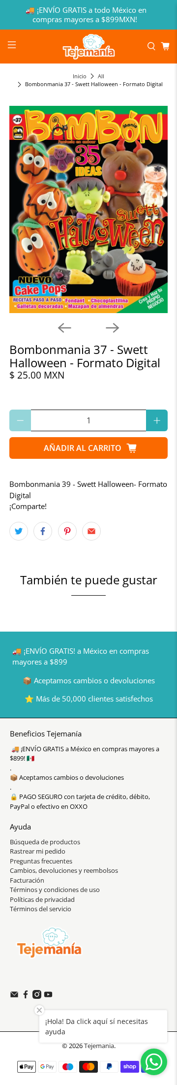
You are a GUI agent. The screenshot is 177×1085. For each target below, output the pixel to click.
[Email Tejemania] (14, 996)
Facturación (27, 880)
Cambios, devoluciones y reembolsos (64, 870)
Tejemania (99, 1046)
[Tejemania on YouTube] (48, 996)
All (101, 76)
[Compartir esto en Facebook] (42, 531)
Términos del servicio (40, 908)
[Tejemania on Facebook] (25, 996)
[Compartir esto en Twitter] (18, 531)
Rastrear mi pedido (37, 851)
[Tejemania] (88, 46)
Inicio (80, 76)
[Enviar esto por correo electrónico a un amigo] (91, 531)
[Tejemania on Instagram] (36, 996)
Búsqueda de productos (45, 841)
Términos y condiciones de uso (55, 889)
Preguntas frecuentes (41, 861)
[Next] (112, 327)
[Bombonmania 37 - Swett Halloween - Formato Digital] (88, 209)
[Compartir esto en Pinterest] (67, 531)
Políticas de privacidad (42, 899)
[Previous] (64, 327)
